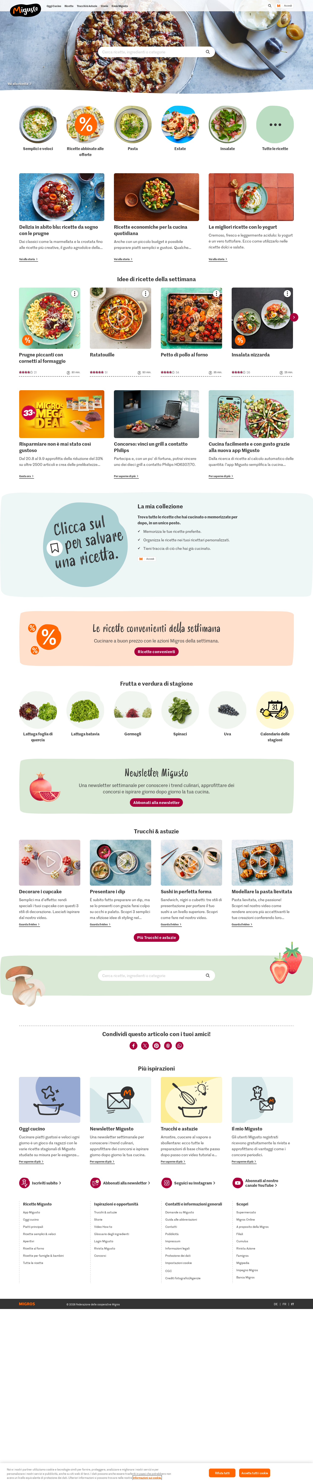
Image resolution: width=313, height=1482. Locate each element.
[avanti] (294, 317)
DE (276, 1304)
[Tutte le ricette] (275, 131)
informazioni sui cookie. (147, 1478)
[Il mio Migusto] (262, 1120)
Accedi (288, 5)
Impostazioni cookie (178, 1263)
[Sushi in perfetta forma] (191, 883)
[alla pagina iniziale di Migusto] (25, 7)
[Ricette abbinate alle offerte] (85, 131)
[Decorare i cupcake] (49, 883)
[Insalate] (227, 131)
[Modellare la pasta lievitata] (262, 883)
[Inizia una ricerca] (270, 6)
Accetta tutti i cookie (254, 1473)
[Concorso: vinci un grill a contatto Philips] (156, 434)
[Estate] (180, 131)
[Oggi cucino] (49, 1120)
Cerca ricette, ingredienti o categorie (156, 52)
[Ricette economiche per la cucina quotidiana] (156, 217)
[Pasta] (133, 131)
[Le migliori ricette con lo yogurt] (251, 217)
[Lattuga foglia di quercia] (38, 717)
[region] (156, 1472)
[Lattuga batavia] (85, 717)
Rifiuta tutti (222, 1473)
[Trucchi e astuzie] (191, 1120)
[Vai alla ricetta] (49, 332)
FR (284, 1304)
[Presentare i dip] (120, 883)
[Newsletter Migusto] (120, 1120)
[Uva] (227, 717)
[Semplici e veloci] (38, 131)
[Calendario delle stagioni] (275, 717)
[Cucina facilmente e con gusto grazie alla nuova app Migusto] (251, 434)
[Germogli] (133, 717)
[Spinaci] (180, 717)
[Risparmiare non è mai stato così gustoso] (61, 434)
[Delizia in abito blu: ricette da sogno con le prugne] (61, 217)
